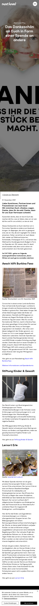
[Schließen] (36, 592)
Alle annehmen (28, 603)
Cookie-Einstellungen (10, 603)
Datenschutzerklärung (10, 598)
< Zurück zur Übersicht (10, 195)
